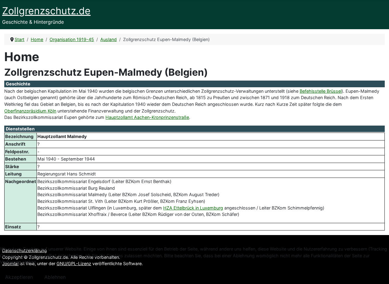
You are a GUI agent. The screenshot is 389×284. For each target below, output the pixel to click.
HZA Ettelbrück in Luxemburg (193, 207)
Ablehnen (55, 277)
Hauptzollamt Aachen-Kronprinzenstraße (147, 117)
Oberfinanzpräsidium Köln (30, 110)
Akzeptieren (19, 277)
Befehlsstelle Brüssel (321, 91)
